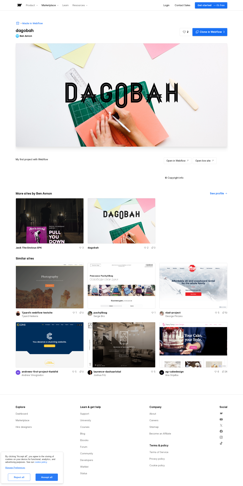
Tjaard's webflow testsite (37, 312)
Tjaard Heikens (30, 316)
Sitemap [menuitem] (154, 427)
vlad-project (173, 312)
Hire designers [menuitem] (24, 427)
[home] (19, 5)
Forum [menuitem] (83, 447)
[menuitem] (221, 413)
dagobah (93, 247)
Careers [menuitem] (153, 420)
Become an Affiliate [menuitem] (160, 433)
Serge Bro (99, 316)
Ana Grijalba (171, 375)
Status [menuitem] (83, 473)
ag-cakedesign (174, 371)
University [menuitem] (85, 420)
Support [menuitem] (84, 413)
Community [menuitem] (86, 453)
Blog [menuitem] (82, 433)
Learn (65, 5)
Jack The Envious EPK (29, 247)
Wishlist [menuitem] (84, 466)
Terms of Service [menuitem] (158, 452)
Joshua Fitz (100, 375)
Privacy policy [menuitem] (157, 458)
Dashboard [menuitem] (22, 413)
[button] (32, 5)
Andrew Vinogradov (33, 375)
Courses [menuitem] (84, 427)
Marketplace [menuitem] (22, 420)
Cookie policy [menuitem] (157, 465)
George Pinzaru (173, 316)
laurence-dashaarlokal (107, 371)
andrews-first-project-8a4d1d (40, 371)
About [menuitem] (152, 413)
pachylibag (100, 312)
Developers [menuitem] (86, 460)
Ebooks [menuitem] (84, 440)
